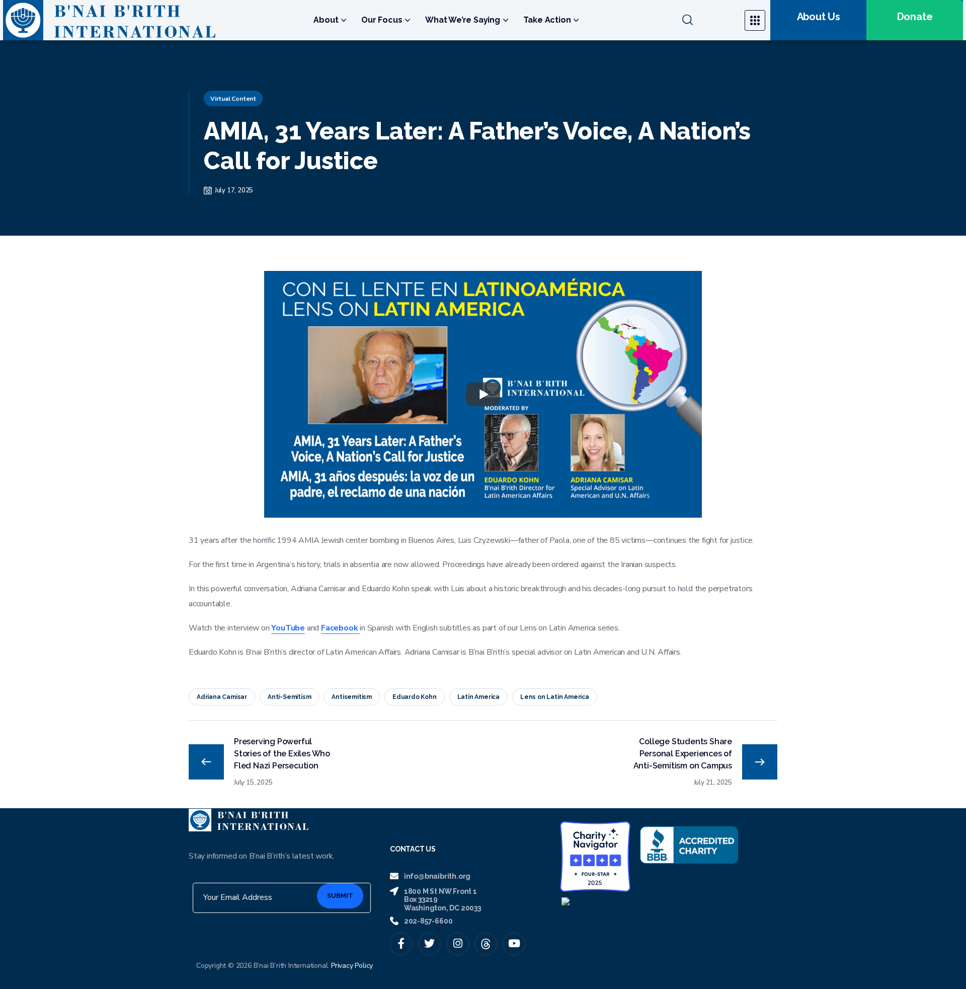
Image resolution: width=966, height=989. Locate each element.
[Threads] (485, 944)
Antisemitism (352, 696)
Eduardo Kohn (414, 696)
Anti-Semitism (289, 696)
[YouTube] (514, 944)
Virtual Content (233, 99)
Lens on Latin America (554, 696)
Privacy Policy (352, 965)
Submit (340, 895)
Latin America (478, 696)
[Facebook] (401, 944)
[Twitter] (429, 944)
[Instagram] (457, 944)
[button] (707, 20)
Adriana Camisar (222, 696)
